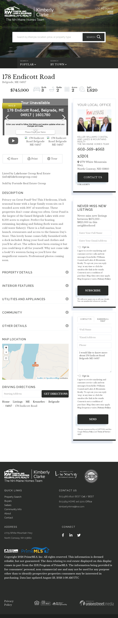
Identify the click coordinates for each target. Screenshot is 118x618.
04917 (8, 405)
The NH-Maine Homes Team (25, 19)
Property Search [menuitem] (12, 496)
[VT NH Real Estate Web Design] (97, 603)
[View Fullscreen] (6, 358)
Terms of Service (103, 432)
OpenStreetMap (52, 378)
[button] (93, 37)
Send (93, 419)
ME (28, 401)
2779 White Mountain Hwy (18, 533)
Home (6, 401)
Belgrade (54, 401)
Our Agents (83, 185)
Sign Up (108, 8)
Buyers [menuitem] (8, 501)
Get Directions (56, 393)
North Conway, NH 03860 (18, 538)
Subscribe (93, 290)
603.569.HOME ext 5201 (72, 501)
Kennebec (39, 401)
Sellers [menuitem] (7, 505)
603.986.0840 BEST (70, 496)
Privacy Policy (104, 279)
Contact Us (93, 177)
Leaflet (40, 378)
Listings (18, 401)
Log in (99, 8)
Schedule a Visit (102, 320)
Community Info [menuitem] (13, 509)
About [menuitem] (7, 513)
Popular (27, 64)
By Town (57, 64)
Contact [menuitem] (8, 517)
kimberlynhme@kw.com (71, 506)
